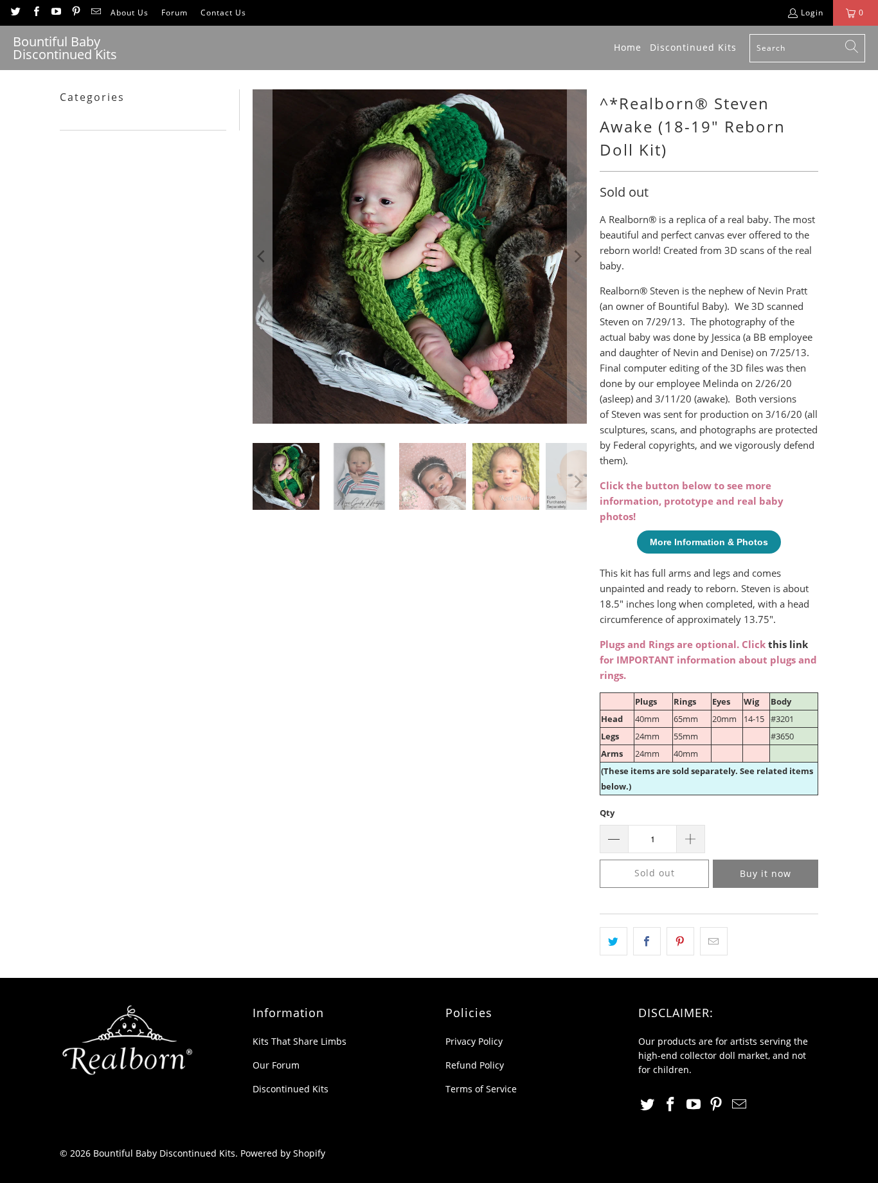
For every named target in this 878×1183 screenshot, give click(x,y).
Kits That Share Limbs (299, 1041)
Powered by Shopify (282, 1153)
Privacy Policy (474, 1041)
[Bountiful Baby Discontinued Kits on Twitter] (15, 12)
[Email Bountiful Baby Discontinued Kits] (95, 12)
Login (812, 12)
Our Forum (276, 1065)
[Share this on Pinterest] (680, 941)
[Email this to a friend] (714, 941)
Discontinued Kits (290, 1089)
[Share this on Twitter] (613, 941)
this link (788, 644)
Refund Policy (474, 1065)
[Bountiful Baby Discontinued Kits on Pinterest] (75, 12)
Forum (174, 12)
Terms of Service (481, 1089)
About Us (129, 12)
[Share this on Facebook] (647, 941)
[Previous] (262, 256)
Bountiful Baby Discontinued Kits (164, 1153)
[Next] (577, 256)
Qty (607, 812)
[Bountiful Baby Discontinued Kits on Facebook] (35, 12)
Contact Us (223, 12)
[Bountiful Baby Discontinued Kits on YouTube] (55, 12)
